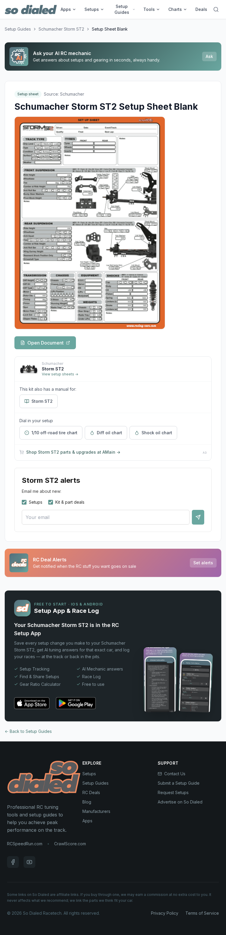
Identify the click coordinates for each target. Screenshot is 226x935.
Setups (91, 9)
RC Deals (91, 792)
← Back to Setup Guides (28, 731)
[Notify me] (198, 517)
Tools (149, 9)
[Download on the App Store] (31, 703)
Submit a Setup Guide (179, 783)
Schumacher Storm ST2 (61, 28)
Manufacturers (96, 811)
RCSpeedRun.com (24, 843)
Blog (86, 801)
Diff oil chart (109, 432)
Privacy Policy (164, 913)
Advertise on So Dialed (180, 801)
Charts (175, 9)
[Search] (216, 9)
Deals (201, 9)
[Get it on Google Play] (76, 703)
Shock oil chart (157, 432)
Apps (66, 9)
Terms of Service (202, 913)
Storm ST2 (42, 401)
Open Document (45, 343)
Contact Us (174, 773)
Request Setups (173, 792)
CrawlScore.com (70, 843)
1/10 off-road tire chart (54, 432)
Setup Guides (121, 9)
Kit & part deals (69, 502)
